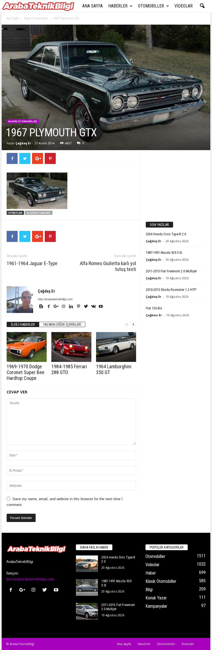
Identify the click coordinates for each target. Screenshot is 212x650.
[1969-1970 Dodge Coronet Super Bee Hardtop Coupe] (27, 347)
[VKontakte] (93, 307)
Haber (150, 573)
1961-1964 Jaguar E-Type (32, 263)
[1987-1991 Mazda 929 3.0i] (87, 587)
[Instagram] (64, 307)
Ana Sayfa (92, 6)
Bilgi (149, 589)
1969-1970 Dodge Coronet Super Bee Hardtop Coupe (25, 372)
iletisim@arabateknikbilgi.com (30, 579)
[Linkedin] (71, 307)
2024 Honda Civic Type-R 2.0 (166, 234)
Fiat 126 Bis (154, 308)
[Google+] (56, 307)
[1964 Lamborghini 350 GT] (116, 347)
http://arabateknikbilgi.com (55, 299)
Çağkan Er (154, 315)
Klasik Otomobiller (36, 18)
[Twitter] (86, 307)
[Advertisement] (175, 183)
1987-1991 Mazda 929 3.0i (164, 252)
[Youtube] (100, 307)
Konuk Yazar (156, 598)
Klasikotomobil (39, 213)
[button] (202, 6)
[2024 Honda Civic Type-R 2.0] (87, 563)
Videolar (183, 6)
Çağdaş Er (23, 143)
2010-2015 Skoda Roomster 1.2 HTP (171, 290)
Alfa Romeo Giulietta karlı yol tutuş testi (108, 266)
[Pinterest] (79, 307)
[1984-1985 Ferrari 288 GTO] (71, 347)
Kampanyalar (156, 606)
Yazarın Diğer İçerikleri (62, 324)
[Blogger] (41, 307)
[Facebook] (49, 307)
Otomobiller (151, 6)
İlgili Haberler (23, 324)
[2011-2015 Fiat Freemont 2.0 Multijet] (87, 611)
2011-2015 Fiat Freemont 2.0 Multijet (171, 271)
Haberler (118, 6)
